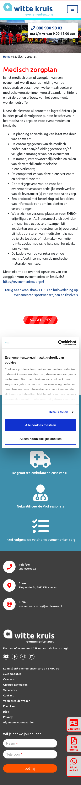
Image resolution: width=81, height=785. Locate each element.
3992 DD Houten (38, 587)
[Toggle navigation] (72, 9)
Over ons (9, 679)
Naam (12, 743)
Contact (8, 695)
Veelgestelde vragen (16, 700)
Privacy (8, 717)
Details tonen (58, 412)
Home (7, 56)
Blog (6, 711)
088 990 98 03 (49, 28)
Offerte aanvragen (15, 684)
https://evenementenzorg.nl (23, 282)
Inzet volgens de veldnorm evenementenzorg (41, 540)
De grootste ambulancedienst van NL (40, 473)
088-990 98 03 (27, 568)
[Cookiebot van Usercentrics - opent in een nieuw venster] (58, 343)
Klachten (9, 706)
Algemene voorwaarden (18, 722)
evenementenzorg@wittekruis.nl (40, 606)
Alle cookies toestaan (40, 425)
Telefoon (14, 754)
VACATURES (40, 320)
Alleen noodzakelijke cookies (40, 438)
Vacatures (10, 690)
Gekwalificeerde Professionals (40, 506)
